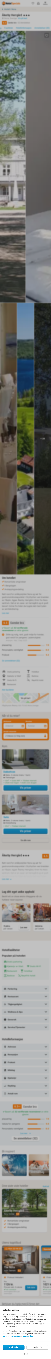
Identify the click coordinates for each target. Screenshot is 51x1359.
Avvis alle (37, 1347)
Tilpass (25, 1354)
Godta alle (13, 1347)
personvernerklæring (11, 1336)
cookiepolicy (28, 1336)
